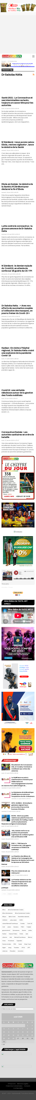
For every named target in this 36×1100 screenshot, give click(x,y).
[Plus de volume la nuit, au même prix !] (6, 873)
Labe (27, 934)
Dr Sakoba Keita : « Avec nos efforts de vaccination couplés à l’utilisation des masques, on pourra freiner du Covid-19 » (17, 309)
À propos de (12, 1084)
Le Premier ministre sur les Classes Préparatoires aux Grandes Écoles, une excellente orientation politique (16, 884)
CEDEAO (4, 920)
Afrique (4, 916)
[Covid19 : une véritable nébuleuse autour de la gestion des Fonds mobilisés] (12, 380)
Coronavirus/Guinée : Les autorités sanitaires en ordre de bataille (18, 434)
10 (4, 1032)
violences (4, 951)
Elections (16, 927)
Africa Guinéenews (7, 913)
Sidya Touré (27, 944)
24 (4, 1038)
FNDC (22, 927)
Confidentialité (18, 1088)
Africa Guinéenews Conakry (22, 913)
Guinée (24, 930)
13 (18, 1032)
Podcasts (10, 587)
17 (4, 1035)
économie (20, 951)
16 (32, 1032)
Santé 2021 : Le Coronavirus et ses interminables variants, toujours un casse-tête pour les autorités (17, 102)
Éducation (12, 951)
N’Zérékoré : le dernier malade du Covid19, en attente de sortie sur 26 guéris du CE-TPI (17, 268)
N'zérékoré (11, 940)
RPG (15, 944)
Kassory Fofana (13, 934)
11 (8, 1032)
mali (11, 937)
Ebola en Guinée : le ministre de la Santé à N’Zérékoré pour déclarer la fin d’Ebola (17, 186)
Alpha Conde (12, 916)
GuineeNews (4, 587)
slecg (9, 947)
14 (23, 1032)
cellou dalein (13, 920)
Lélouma (4, 937)
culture (9, 927)
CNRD (21, 920)
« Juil (3, 1044)
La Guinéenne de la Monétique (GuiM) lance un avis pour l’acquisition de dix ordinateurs (22, 794)
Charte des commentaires (14, 1086)
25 (9, 1038)
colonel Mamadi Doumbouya (10, 923)
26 (13, 1038)
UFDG (23, 947)
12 (13, 1032)
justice (30, 930)
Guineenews (16, 930)
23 (32, 1035)
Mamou (30, 937)
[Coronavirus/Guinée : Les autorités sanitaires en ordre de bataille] (12, 422)
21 (23, 1035)
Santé (20, 944)
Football (29, 927)
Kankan (4, 934)
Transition (16, 947)
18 (8, 1035)
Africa (3, 909)
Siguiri (4, 947)
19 (13, 1035)
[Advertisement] (18, 34)
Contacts (27, 1086)
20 (18, 1035)
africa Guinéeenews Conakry (15, 909)
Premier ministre (6, 944)
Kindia (21, 934)
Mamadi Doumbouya (20, 937)
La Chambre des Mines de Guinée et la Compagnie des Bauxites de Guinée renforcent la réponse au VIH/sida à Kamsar (18, 860)
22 (27, 1035)
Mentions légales (22, 1084)
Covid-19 (29, 923)
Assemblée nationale (23, 916)
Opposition (19, 940)
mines (4, 940)
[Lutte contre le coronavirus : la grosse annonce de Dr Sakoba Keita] (12, 216)
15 (27, 1032)
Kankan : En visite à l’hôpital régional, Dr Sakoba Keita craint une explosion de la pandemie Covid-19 (18, 352)
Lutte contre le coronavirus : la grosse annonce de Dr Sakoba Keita (17, 228)
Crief (3, 927)
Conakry (22, 923)
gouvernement (6, 930)
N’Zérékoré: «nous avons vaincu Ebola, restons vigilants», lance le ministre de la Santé (18, 144)
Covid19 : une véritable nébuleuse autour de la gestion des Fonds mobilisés (17, 393)
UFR (28, 947)
